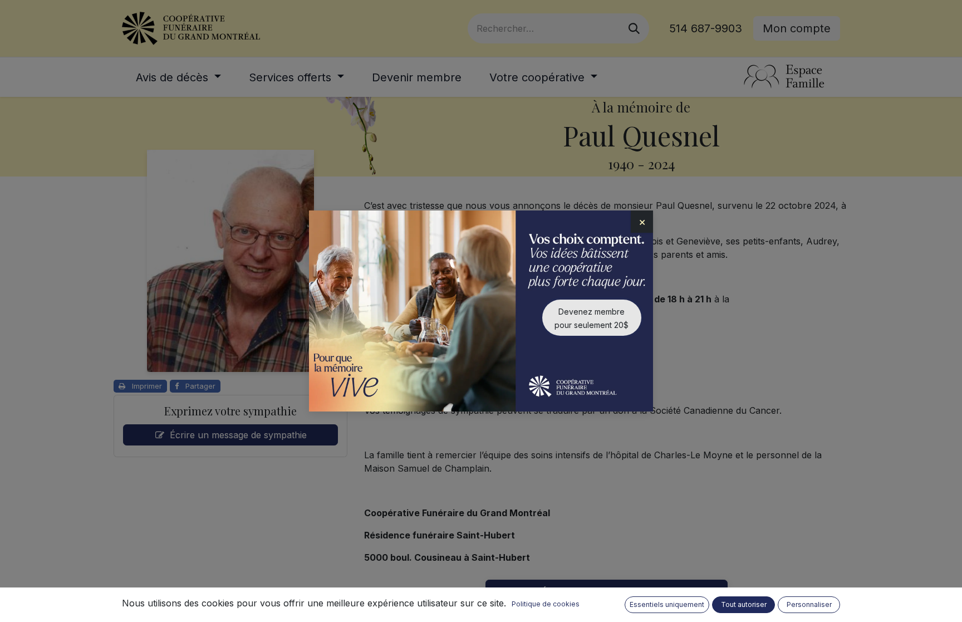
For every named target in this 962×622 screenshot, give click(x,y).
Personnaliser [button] (809, 604)
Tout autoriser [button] (744, 604)
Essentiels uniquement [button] (667, 604)
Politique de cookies (546, 604)
